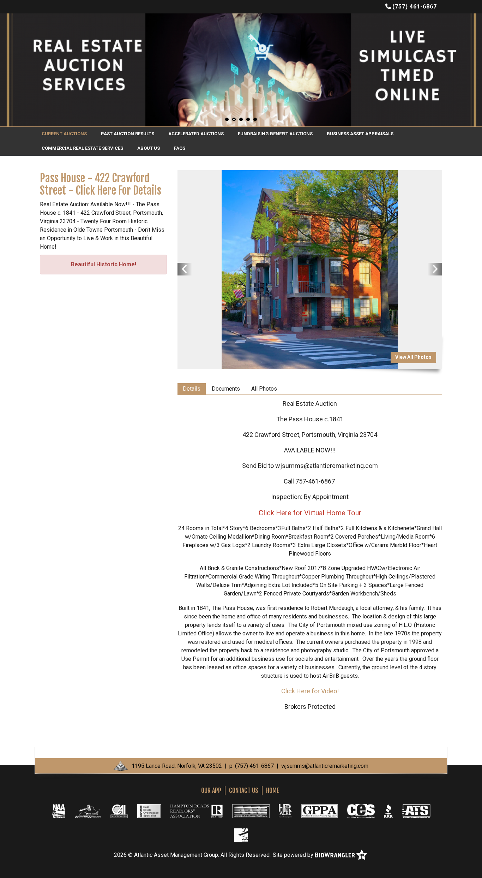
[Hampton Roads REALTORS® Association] (196, 811)
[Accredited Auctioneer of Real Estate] (250, 811)
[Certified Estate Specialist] (360, 811)
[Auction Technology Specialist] (416, 811)
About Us (148, 148)
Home (272, 790)
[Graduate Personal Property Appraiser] (319, 811)
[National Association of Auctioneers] (59, 811)
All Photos (264, 388)
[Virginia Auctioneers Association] (88, 811)
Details (191, 388)
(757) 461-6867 (414, 6)
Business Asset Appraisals (360, 133)
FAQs (179, 148)
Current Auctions (64, 133)
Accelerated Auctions (196, 133)
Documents (226, 388)
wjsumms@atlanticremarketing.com (324, 766)
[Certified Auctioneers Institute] (119, 811)
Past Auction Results (127, 133)
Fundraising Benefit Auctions (275, 133)
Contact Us (243, 790)
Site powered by (294, 855)
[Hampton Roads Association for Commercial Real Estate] (285, 811)
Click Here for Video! (310, 691)
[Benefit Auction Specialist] (241, 835)
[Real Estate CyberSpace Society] (149, 811)
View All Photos (413, 357)
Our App (211, 790)
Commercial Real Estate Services (82, 148)
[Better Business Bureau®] (388, 811)
